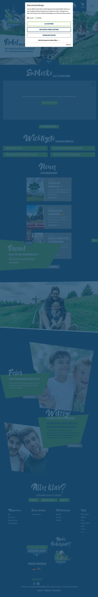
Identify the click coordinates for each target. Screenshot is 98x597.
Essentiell (31, 18)
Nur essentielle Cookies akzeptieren (49, 29)
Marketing (39, 18)
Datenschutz (68, 44)
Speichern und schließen (49, 35)
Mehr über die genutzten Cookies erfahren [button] (47, 40)
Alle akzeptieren (49, 24)
